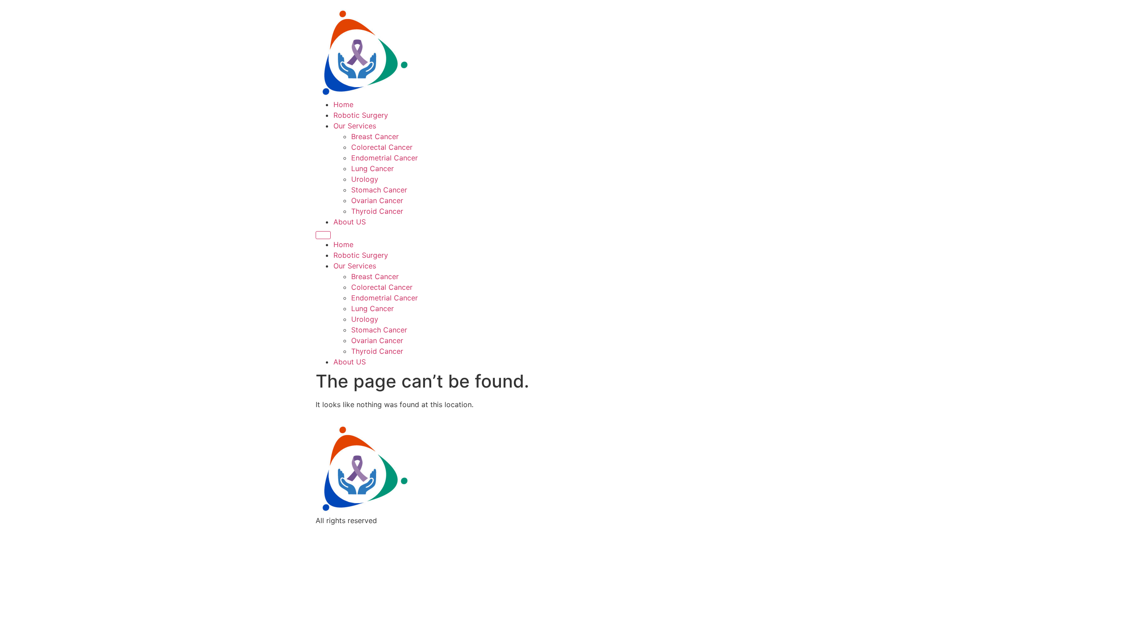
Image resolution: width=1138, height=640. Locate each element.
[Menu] (323, 235)
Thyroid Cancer (377, 211)
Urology (364, 179)
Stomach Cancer (379, 189)
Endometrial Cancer (384, 157)
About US (349, 221)
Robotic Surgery (360, 115)
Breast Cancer (375, 136)
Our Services (354, 125)
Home (343, 104)
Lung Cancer (372, 168)
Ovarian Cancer (377, 200)
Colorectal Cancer (382, 147)
